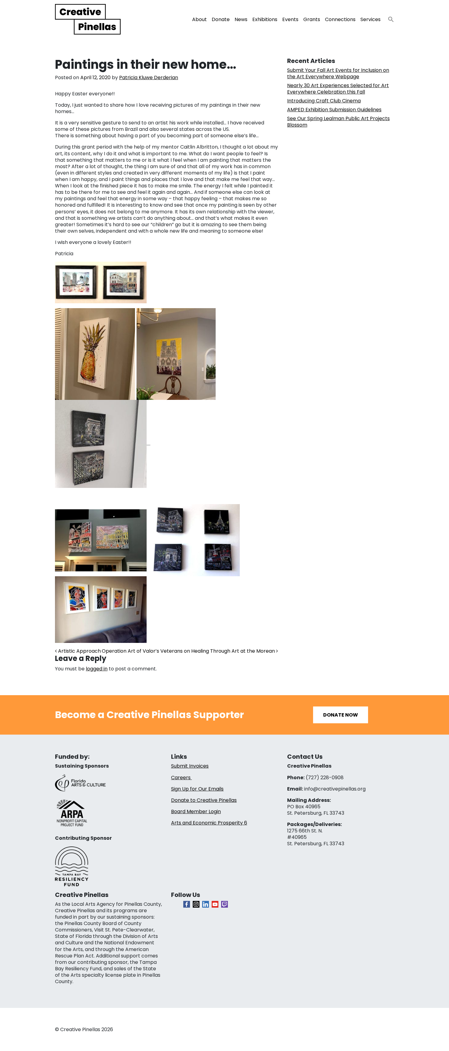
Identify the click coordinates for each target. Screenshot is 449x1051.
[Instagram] (196, 904)
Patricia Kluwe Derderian (148, 77)
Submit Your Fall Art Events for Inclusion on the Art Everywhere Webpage (338, 73)
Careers (181, 777)
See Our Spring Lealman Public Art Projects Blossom (338, 121)
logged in (97, 668)
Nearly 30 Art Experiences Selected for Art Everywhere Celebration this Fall (338, 88)
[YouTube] (215, 904)
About (199, 19)
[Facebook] (186, 904)
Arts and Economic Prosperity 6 (209, 822)
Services (370, 19)
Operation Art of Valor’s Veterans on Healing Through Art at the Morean (189, 651)
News (241, 19)
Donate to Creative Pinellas (204, 800)
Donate (221, 19)
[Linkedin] (205, 904)
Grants (311, 19)
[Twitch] (224, 904)
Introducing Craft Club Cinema (324, 100)
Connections (340, 19)
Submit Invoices (190, 765)
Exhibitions (264, 19)
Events (290, 19)
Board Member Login (196, 811)
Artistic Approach (79, 651)
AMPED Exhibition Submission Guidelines (334, 109)
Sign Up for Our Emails (197, 788)
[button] (388, 17)
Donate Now (340, 714)
